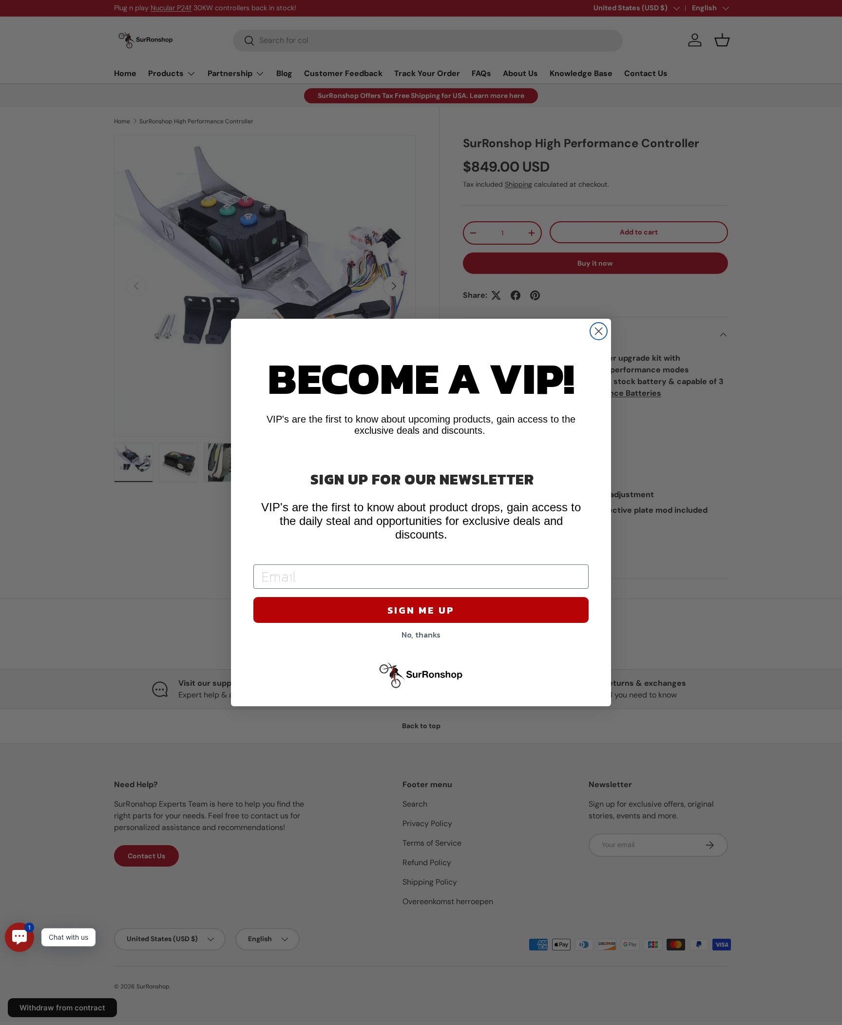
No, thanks (421, 634)
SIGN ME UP (421, 610)
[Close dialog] (598, 331)
